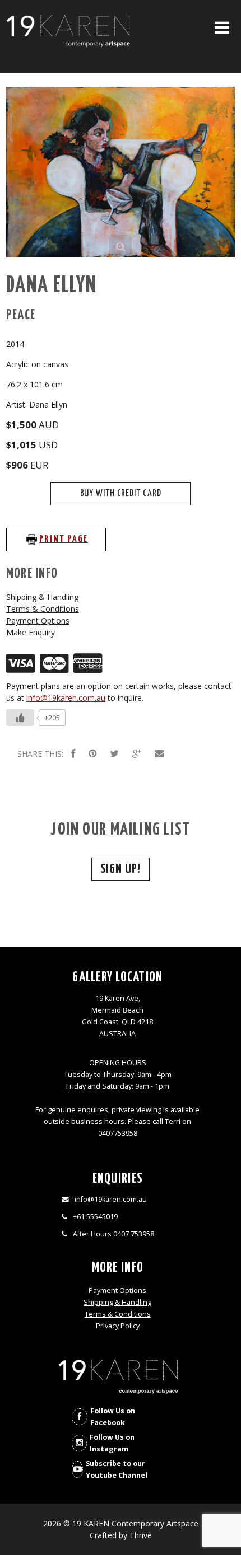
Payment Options (37, 620)
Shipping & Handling (42, 597)
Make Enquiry (30, 632)
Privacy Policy (118, 1326)
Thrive (140, 1535)
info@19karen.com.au (65, 697)
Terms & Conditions (42, 608)
